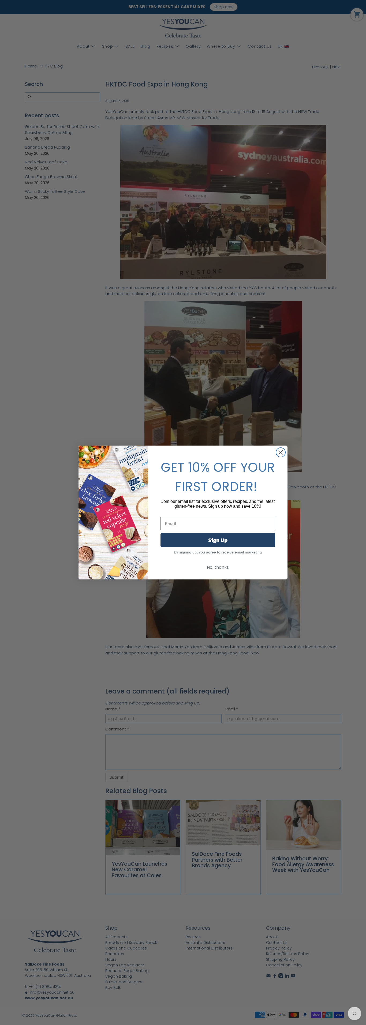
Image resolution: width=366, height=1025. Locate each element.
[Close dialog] (280, 452)
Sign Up (217, 540)
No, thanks (218, 567)
